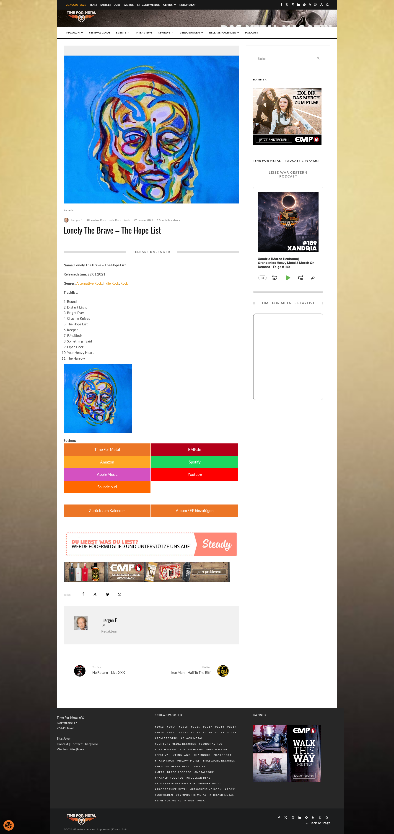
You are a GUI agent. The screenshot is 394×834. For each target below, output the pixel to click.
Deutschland (192, 749)
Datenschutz (119, 829)
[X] (287, 4)
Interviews (143, 32)
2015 (184, 726)
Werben (129, 4)
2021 (172, 732)
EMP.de (194, 449)
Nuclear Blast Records (176, 783)
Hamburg (202, 755)
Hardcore (223, 755)
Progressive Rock (207, 789)
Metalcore (205, 772)
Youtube (195, 474)
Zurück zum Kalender (107, 510)
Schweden (165, 794)
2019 (232, 726)
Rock (127, 220)
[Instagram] (293, 4)
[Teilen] (83, 594)
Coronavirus (212, 743)
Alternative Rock (96, 220)
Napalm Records (170, 777)
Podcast (251, 32)
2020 (160, 732)
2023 (196, 732)
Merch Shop (187, 4)
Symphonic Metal (192, 794)
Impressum (103, 829)
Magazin (73, 32)
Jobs (117, 4)
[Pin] (107, 594)
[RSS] (310, 4)
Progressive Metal (172, 789)
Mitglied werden (148, 4)
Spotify (195, 462)
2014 (172, 726)
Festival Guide (99, 32)
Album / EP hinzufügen (194, 510)
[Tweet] (95, 594)
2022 (184, 732)
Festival (163, 755)
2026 (232, 732)
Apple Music (107, 474)
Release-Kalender (222, 32)
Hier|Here (90, 744)
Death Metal (167, 749)
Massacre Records (220, 760)
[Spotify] (304, 4)
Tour (190, 800)
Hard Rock (165, 760)
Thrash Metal (222, 794)
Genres (168, 4)
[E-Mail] (119, 594)
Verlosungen (189, 32)
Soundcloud (107, 486)
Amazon (107, 462)
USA (202, 800)
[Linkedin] (298, 4)
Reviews (164, 32)
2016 (196, 726)
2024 (208, 732)
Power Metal (210, 783)
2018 (220, 726)
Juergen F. (76, 220)
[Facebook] (281, 4)
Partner (105, 4)
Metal (201, 766)
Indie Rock (115, 220)
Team (93, 4)
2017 (208, 726)
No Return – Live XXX (108, 670)
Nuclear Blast (200, 777)
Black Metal (193, 738)
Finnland (183, 755)
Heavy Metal (189, 760)
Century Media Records (176, 743)
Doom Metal (218, 749)
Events (121, 32)
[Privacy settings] (8, 825)
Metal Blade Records (174, 772)
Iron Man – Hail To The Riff (190, 670)
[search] (318, 58)
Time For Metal (107, 449)
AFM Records (167, 738)
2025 (220, 732)
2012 (160, 726)
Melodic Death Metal (174, 766)
